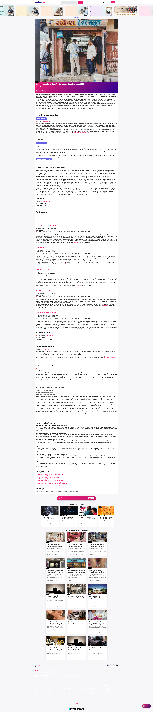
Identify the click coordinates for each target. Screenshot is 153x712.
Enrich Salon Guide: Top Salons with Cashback (49, 477)
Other (79, 670)
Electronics (66, 670)
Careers (105, 699)
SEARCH (80, 2)
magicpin (76, 242)
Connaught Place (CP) (80, 693)
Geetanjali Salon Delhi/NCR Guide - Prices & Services (50, 476)
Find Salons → (91, 498)
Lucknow (49, 606)
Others (96, 705)
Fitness (61, 670)
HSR (63, 685)
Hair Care (91, 580)
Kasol (36, 694)
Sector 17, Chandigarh (80, 688)
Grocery (57, 670)
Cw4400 (70, 554)
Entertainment (44, 515)
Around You (53, 699)
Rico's (105, 693)
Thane (49, 691)
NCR (49, 688)
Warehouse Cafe (107, 688)
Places (82, 699)
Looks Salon (40, 248)
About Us (48, 699)
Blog (57, 699)
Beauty (36, 82)
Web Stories (109, 699)
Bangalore (70, 658)
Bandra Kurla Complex (67, 691)
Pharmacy (75, 670)
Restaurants (44, 670)
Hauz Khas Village (66, 694)
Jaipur (91, 632)
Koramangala (65, 683)
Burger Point (106, 685)
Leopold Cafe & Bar (107, 691)
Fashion (53, 670)
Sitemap (78, 699)
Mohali (36, 690)
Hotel (71, 670)
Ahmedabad (92, 554)
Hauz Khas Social (107, 694)
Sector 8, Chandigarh (67, 688)
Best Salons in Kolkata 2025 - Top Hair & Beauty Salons (51, 482)
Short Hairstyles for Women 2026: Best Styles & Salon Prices (52, 483)
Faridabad (50, 687)
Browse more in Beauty (40, 90)
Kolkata (48, 632)
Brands (88, 699)
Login (113, 2)
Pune (74, 554)
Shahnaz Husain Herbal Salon (46, 312)
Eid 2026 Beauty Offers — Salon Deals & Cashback (50, 479)
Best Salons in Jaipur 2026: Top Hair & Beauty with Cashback (52, 485)
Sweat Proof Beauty (40, 491)
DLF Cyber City (65, 687)
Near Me (60, 699)
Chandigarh (50, 685)
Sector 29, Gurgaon (80, 685)
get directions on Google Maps (81, 132)
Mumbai (48, 554)
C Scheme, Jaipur (79, 690)
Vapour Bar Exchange (94, 690)
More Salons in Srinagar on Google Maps (50, 387)
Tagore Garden (79, 694)
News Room (44, 699)
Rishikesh (36, 693)
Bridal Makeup (50, 580)
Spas (52, 554)
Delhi (48, 658)
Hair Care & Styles (79, 554)
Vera (101, 699)
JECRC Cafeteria (107, 690)
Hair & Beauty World (43, 291)
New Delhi (36, 683)
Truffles (91, 683)
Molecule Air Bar (93, 688)
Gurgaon (91, 606)
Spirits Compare (65, 699)
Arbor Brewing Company (95, 685)
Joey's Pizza (92, 693)
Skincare (46, 491)
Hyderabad (70, 632)
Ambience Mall (79, 687)
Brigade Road (78, 683)
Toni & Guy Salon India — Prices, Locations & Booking (50, 480)
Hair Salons (56, 580)
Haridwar (50, 694)
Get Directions (46, 121)
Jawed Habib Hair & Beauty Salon (47, 226)
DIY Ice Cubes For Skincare (74, 491)
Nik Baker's (92, 687)
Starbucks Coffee (93, 691)
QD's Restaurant (93, 694)
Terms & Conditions (72, 699)
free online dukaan (47, 666)
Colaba (77, 691)
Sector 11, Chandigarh (67, 690)
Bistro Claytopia (107, 683)
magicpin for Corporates (95, 699)
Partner (85, 699)
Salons (101, 580)
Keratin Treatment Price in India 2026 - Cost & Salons (51, 474)
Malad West (65, 693)
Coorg (49, 693)
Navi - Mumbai (37, 691)
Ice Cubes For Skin (58, 491)
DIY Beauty (65, 491)
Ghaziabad (37, 687)
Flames (105, 687)
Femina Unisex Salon (43, 269)
